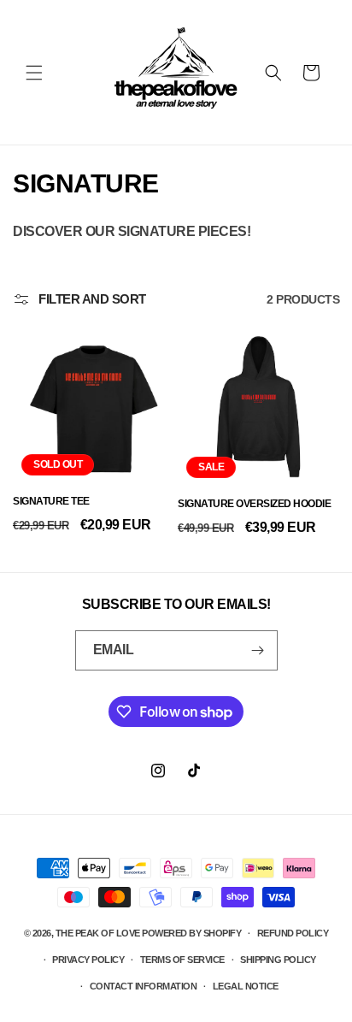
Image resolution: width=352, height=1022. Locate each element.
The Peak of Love (98, 933)
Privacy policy (88, 959)
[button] (34, 73)
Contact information (143, 986)
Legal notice (246, 986)
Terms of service (182, 959)
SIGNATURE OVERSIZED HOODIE (254, 504)
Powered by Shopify (191, 933)
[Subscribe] (258, 650)
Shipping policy (278, 959)
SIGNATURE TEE (51, 501)
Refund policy (293, 933)
